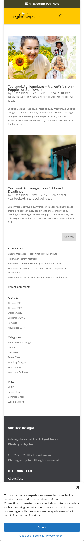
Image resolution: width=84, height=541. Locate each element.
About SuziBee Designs (20, 342)
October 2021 (15, 307)
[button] (78, 487)
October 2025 (15, 302)
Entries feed (14, 391)
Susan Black (20, 93)
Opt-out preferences (31, 536)
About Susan (16, 478)
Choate (11, 347)
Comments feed (16, 396)
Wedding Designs (17, 362)
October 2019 (15, 312)
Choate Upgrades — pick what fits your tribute (32, 253)
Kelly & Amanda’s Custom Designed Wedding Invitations (37, 277)
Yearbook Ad (46, 97)
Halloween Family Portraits (22, 258)
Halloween (13, 352)
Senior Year (28, 97)
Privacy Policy (54, 536)
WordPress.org (16, 401)
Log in (11, 386)
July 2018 (12, 322)
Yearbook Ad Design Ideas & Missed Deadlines (35, 190)
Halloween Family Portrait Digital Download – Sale (34, 263)
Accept (42, 527)
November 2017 (16, 327)
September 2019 (16, 317)
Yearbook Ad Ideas (39, 198)
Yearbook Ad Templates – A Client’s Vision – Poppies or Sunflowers (41, 88)
